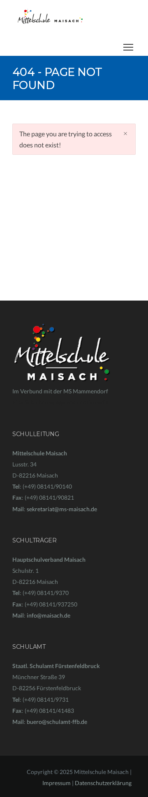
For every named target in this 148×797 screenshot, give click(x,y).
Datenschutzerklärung (103, 782)
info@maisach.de (48, 615)
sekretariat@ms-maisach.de (62, 508)
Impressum (56, 782)
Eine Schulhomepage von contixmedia (60, 402)
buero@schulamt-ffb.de (57, 721)
